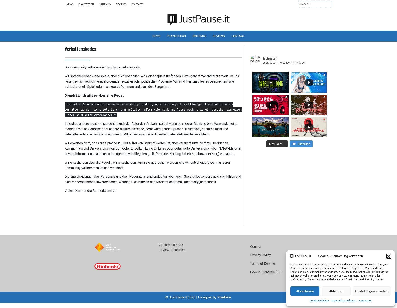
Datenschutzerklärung (343, 300)
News (70, 4)
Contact (137, 4)
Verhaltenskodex (171, 245)
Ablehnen (336, 291)
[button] (389, 256)
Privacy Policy (260, 255)
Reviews (121, 4)
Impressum (365, 300)
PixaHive (224, 297)
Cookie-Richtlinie (319, 300)
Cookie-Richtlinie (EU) (266, 272)
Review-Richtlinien (172, 250)
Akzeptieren (305, 291)
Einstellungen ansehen (372, 291)
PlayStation (86, 4)
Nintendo (105, 4)
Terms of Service (262, 264)
